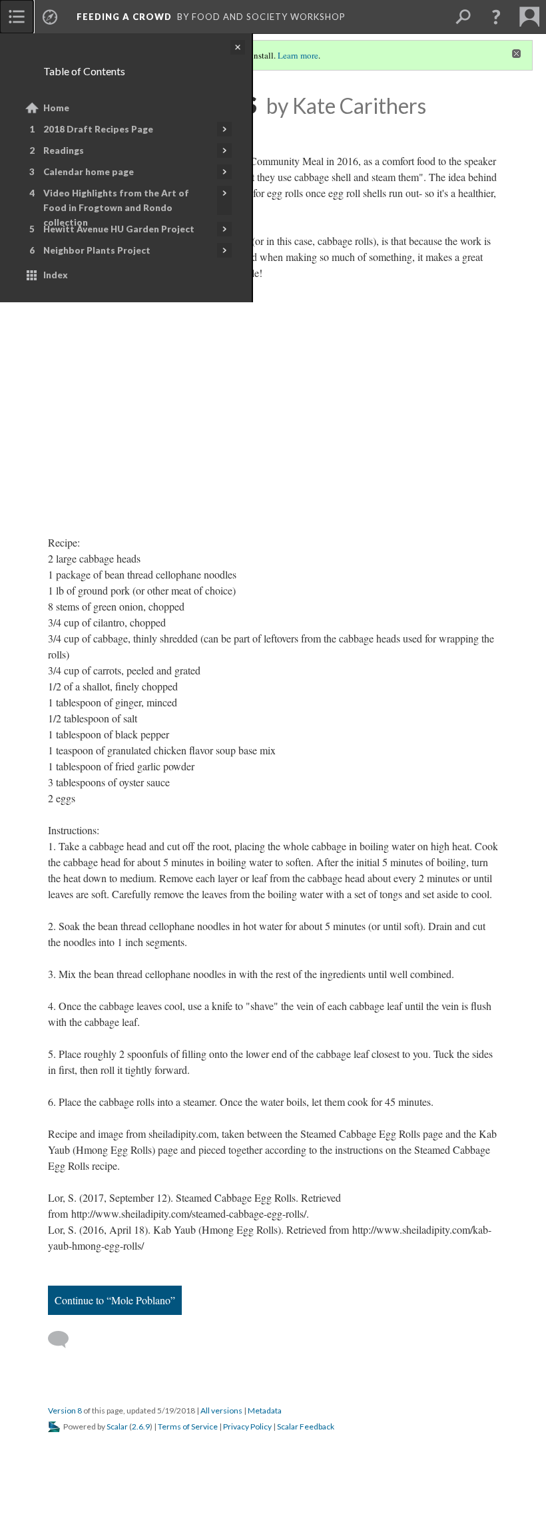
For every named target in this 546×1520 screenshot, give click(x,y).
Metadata (265, 1410)
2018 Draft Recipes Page (98, 129)
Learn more (298, 55)
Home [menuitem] (56, 108)
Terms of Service (188, 1426)
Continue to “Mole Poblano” (115, 1300)
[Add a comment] (64, 1339)
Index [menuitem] (55, 275)
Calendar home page (88, 171)
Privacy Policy (247, 1426)
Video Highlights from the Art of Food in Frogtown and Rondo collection (116, 208)
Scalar (117, 1426)
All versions (221, 1410)
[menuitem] (16, 16)
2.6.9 (141, 1426)
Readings (63, 150)
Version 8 (65, 1410)
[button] (496, 16)
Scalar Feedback (305, 1426)
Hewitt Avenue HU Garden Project (118, 229)
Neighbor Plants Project (96, 250)
